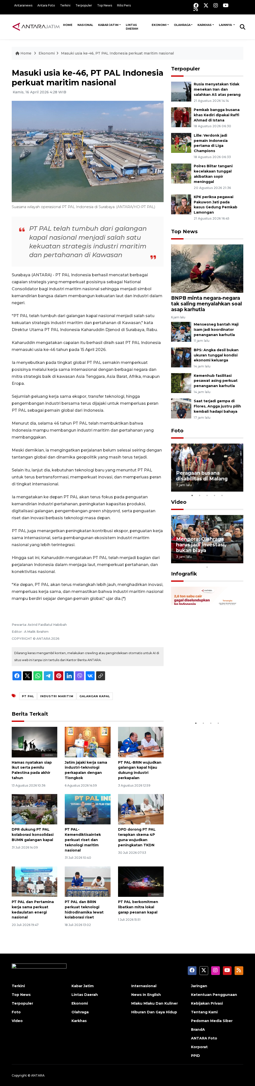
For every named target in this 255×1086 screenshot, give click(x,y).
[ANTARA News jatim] (36, 26)
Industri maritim (56, 696)
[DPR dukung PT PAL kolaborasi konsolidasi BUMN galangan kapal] (34, 809)
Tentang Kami (204, 1012)
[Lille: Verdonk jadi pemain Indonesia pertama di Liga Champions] (181, 142)
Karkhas (204, 25)
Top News (104, 5)
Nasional (85, 25)
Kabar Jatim (108, 25)
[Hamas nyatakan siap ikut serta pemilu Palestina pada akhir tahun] (34, 742)
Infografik (184, 574)
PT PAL (28, 696)
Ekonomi (159, 25)
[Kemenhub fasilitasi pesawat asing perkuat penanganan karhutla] (181, 382)
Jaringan (199, 986)
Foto (177, 431)
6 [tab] (214, 560)
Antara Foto (46, 5)
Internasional (143, 986)
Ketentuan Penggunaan (214, 994)
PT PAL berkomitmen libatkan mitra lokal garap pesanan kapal (138, 907)
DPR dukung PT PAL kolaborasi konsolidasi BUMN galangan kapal (33, 834)
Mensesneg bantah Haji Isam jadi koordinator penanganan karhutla (216, 329)
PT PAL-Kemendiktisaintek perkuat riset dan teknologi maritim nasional (83, 839)
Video (179, 502)
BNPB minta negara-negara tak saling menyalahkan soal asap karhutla (206, 303)
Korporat (199, 1047)
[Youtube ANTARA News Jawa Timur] (226, 5)
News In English (146, 994)
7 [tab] (222, 560)
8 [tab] (229, 560)
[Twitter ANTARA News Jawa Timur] (205, 5)
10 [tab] (207, 567)
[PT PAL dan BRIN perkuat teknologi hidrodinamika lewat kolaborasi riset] (87, 881)
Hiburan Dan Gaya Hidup (154, 1012)
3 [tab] (207, 495)
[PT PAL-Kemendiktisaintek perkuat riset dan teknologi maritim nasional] (87, 809)
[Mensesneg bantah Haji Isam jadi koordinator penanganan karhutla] (181, 331)
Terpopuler (83, 5)
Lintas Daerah (132, 26)
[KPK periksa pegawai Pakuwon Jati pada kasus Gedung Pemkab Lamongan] (181, 204)
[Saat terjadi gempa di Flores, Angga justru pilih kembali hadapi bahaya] (181, 408)
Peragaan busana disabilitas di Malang (202, 476)
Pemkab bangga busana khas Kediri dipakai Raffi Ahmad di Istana (217, 115)
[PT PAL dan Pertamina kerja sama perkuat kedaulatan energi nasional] (34, 881)
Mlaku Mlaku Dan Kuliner (154, 1003)
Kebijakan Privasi (207, 1003)
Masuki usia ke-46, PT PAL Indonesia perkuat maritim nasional (117, 53)
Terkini (65, 5)
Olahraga (182, 25)
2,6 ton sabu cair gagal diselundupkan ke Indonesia (204, 700)
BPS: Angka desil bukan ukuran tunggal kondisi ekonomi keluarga (216, 355)
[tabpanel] (207, 468)
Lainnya (226, 25)
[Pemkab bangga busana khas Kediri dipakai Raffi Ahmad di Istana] (181, 116)
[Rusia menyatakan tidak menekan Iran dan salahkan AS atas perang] (181, 91)
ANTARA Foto (204, 1038)
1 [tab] (192, 495)
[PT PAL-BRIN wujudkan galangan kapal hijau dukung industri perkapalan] (141, 742)
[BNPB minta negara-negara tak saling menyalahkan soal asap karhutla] (207, 268)
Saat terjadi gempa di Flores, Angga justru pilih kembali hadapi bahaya (217, 406)
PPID (195, 1055)
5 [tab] (222, 495)
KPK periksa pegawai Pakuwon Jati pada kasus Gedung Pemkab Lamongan (215, 205)
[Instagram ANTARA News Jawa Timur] (215, 5)
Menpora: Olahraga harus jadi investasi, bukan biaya (201, 544)
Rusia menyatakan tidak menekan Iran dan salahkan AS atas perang (217, 89)
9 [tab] (237, 560)
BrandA (198, 1029)
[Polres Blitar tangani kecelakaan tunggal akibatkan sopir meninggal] (181, 173)
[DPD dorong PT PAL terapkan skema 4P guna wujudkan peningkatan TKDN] (141, 809)
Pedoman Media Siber (212, 1021)
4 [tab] (214, 495)
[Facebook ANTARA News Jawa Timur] (195, 5)
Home (67, 25)
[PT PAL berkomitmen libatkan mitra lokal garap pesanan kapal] (141, 881)
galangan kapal (94, 696)
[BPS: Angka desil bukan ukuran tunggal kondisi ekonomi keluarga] (181, 357)
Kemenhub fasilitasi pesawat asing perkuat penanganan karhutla (216, 380)
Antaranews (23, 5)
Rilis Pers (124, 5)
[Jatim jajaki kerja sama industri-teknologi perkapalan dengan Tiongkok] (87, 742)
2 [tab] (199, 495)
